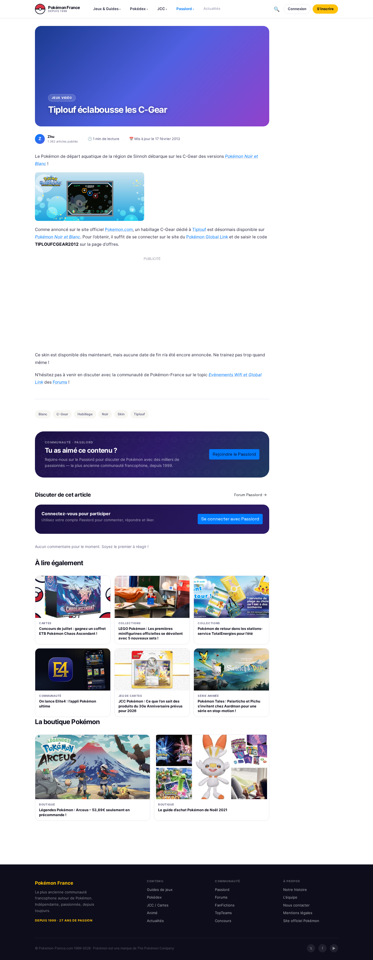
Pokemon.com (119, 229)
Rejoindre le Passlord (234, 454)
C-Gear (62, 414)
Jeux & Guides (107, 9)
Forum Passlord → (250, 494)
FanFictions (225, 905)
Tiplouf (199, 229)
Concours (223, 920)
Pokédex (139, 9)
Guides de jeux (160, 889)
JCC (162, 9)
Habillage (85, 414)
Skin (121, 414)
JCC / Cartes (157, 905)
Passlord (185, 9)
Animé (152, 913)
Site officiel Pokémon (301, 920)
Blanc (43, 414)
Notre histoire (295, 889)
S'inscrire (325, 9)
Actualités (211, 8)
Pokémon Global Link (207, 236)
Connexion (297, 9)
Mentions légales (297, 913)
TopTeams (223, 913)
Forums (60, 382)
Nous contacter (296, 905)
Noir (105, 414)
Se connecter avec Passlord (230, 519)
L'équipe (290, 897)
